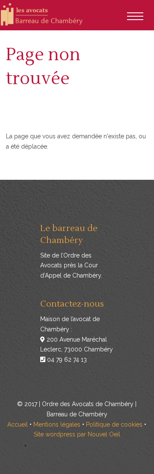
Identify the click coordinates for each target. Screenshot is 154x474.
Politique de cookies (114, 424)
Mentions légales (56, 424)
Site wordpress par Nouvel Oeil (77, 434)
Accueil (17, 424)
